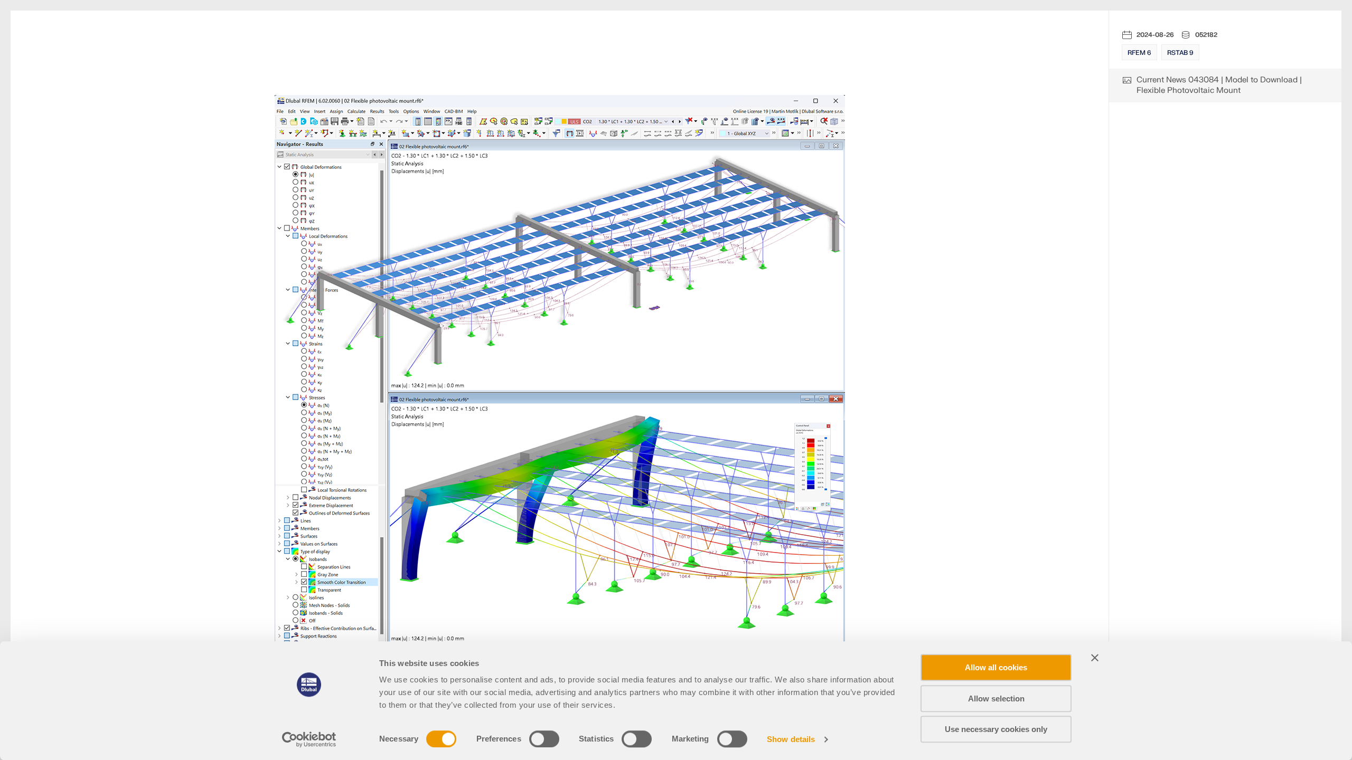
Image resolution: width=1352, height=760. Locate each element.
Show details (791, 739)
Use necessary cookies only (996, 729)
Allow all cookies (996, 667)
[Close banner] (1094, 657)
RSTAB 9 (1180, 53)
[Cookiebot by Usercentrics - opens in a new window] (309, 739)
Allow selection (996, 698)
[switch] (544, 738)
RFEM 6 (1139, 53)
